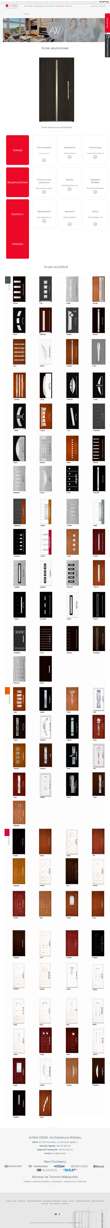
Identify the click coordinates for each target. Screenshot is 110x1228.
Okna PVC (21, 1201)
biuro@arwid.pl (94, 6)
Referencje (68, 6)
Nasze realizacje (50, 6)
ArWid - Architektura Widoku (70, 1223)
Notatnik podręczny (107, 45)
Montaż (44, 1204)
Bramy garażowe (83, 1201)
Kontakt (26, 14)
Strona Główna (28, 6)
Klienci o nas (11, 1201)
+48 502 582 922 (63, 1146)
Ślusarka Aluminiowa (52, 1201)
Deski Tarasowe (97, 1201)
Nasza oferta (60, 6)
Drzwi (64, 1201)
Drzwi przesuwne (34, 1201)
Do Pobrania (54, 1204)
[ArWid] (12, 6)
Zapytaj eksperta (39, 6)
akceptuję (104, 2)
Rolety (71, 1201)
